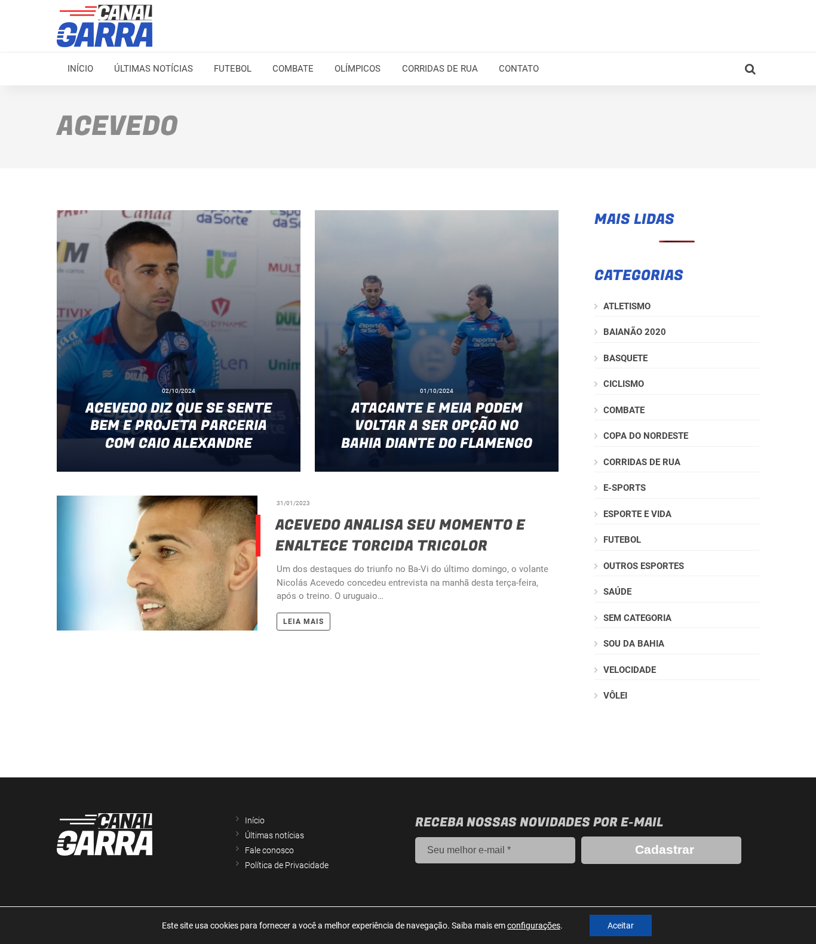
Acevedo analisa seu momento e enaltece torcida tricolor (400, 535)
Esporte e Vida (637, 514)
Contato (519, 68)
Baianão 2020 (634, 332)
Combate (293, 68)
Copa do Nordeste (645, 436)
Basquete (625, 358)
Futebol (232, 68)
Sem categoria (637, 618)
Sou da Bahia (633, 643)
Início (80, 68)
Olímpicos (358, 68)
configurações (533, 925)
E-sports (624, 487)
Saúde (617, 591)
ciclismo (623, 384)
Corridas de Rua (440, 68)
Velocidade (629, 670)
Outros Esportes (643, 566)
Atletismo (627, 306)
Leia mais (303, 621)
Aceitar (621, 925)
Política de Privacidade (287, 865)
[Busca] (750, 69)
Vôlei (615, 695)
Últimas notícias (153, 68)
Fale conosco (269, 850)
